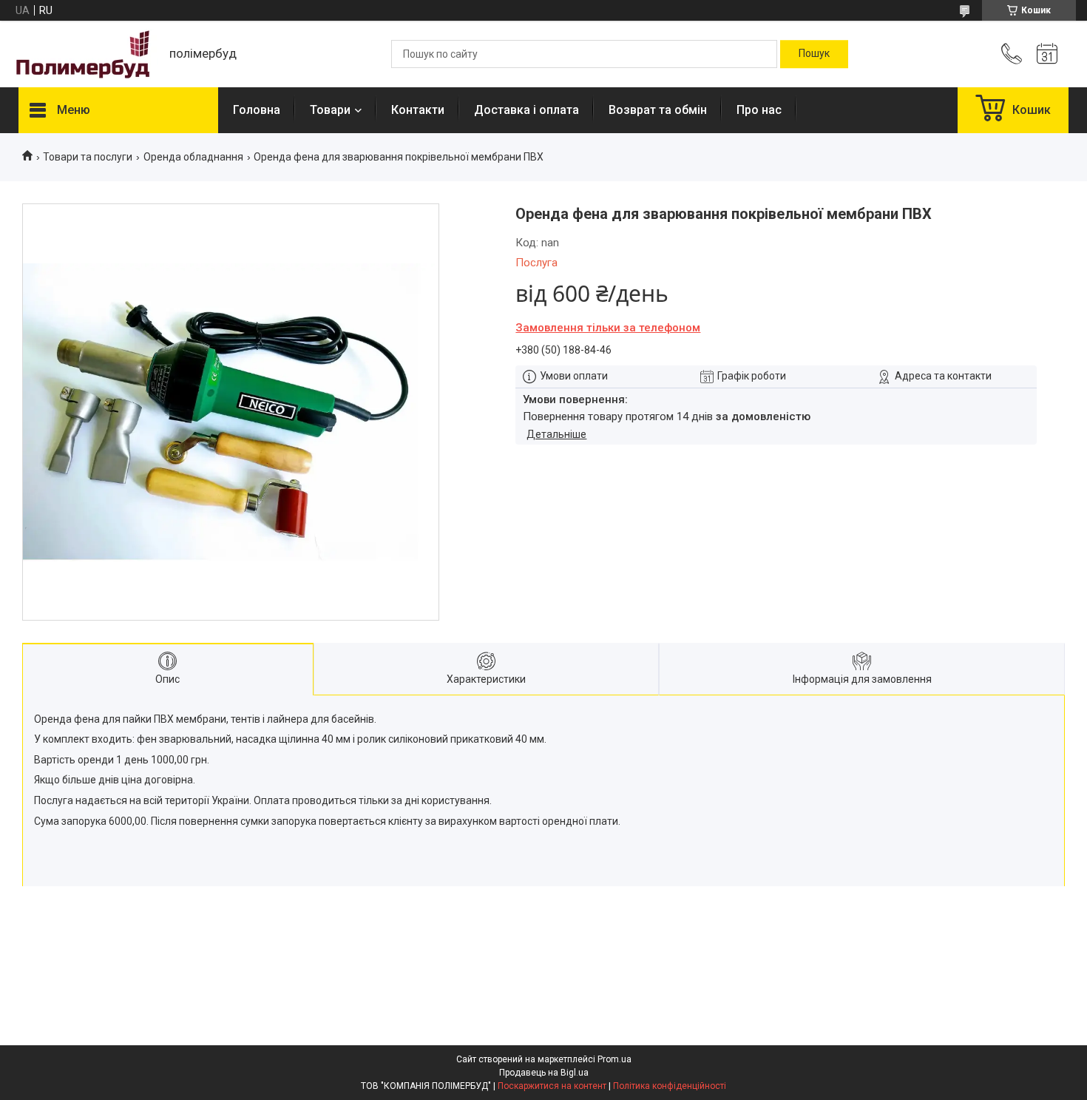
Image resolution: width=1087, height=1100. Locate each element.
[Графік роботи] (1047, 54)
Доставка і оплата (526, 110)
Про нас (759, 110)
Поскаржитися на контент (552, 1086)
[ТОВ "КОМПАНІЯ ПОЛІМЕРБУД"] (86, 54)
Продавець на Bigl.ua (544, 1072)
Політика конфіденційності (669, 1086)
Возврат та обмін (658, 110)
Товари (330, 110)
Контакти (417, 110)
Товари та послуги (87, 157)
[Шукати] (814, 54)
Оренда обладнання (193, 157)
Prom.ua (614, 1059)
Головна (256, 110)
